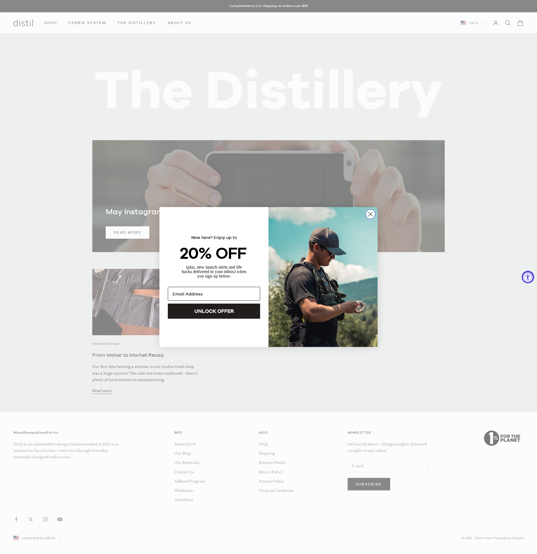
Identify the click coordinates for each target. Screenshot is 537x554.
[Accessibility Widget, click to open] (528, 277)
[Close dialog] (370, 214)
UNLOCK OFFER (214, 311)
